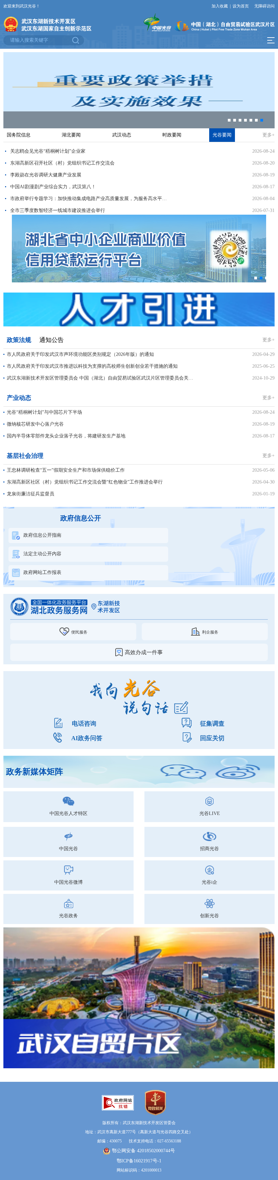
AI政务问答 (86, 738)
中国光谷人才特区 (68, 813)
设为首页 (241, 6)
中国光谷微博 (68, 882)
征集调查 (212, 723)
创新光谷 (209, 915)
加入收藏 (220, 6)
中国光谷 (68, 848)
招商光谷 (209, 848)
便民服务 (79, 632)
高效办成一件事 (144, 652)
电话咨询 (84, 723)
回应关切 (212, 738)
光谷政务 (68, 915)
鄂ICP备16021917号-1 (139, 1160)
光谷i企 (209, 882)
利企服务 (210, 632)
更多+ (268, 134)
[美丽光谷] (139, 309)
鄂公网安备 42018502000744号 (143, 1150)
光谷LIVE (209, 813)
